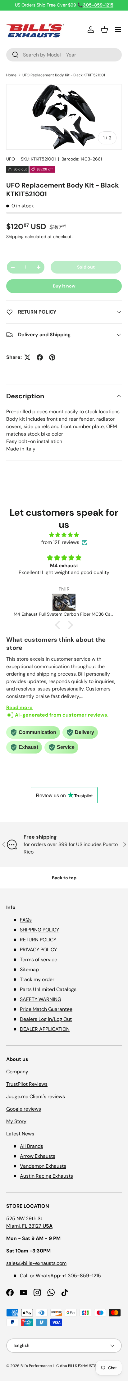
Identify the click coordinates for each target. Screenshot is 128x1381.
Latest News (20, 1133)
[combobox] (64, 54)
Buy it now (64, 286)
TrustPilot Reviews (27, 1084)
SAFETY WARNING (40, 999)
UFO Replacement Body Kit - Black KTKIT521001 (63, 75)
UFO (10, 159)
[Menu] (118, 29)
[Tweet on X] (27, 357)
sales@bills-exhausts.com (36, 1263)
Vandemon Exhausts (43, 1166)
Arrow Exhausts (37, 1156)
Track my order (37, 979)
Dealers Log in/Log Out (46, 1019)
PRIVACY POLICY (38, 949)
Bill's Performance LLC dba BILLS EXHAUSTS (58, 1365)
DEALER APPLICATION (45, 1029)
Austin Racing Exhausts (46, 1176)
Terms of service (38, 959)
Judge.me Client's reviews (35, 1096)
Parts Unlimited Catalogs (48, 989)
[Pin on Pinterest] (52, 357)
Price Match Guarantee (46, 1009)
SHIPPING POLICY (39, 929)
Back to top (64, 878)
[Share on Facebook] (40, 357)
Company (17, 1071)
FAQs (26, 920)
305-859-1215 (84, 1275)
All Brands (31, 1146)
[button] (104, 29)
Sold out (86, 267)
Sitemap (29, 969)
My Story (16, 1121)
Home (11, 75)
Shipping (15, 236)
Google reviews (23, 1109)
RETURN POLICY (38, 939)
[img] (64, 535)
